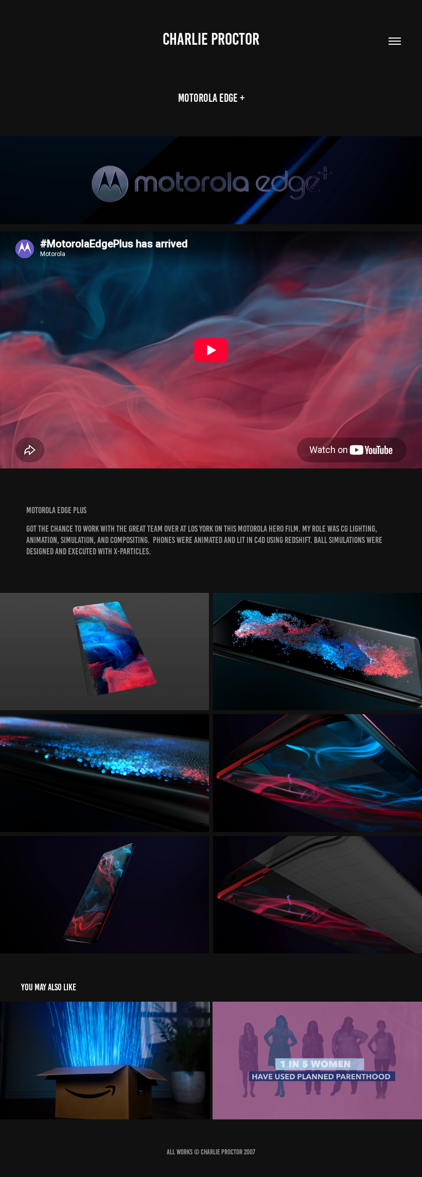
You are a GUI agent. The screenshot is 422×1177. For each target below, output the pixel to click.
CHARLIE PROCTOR (211, 39)
